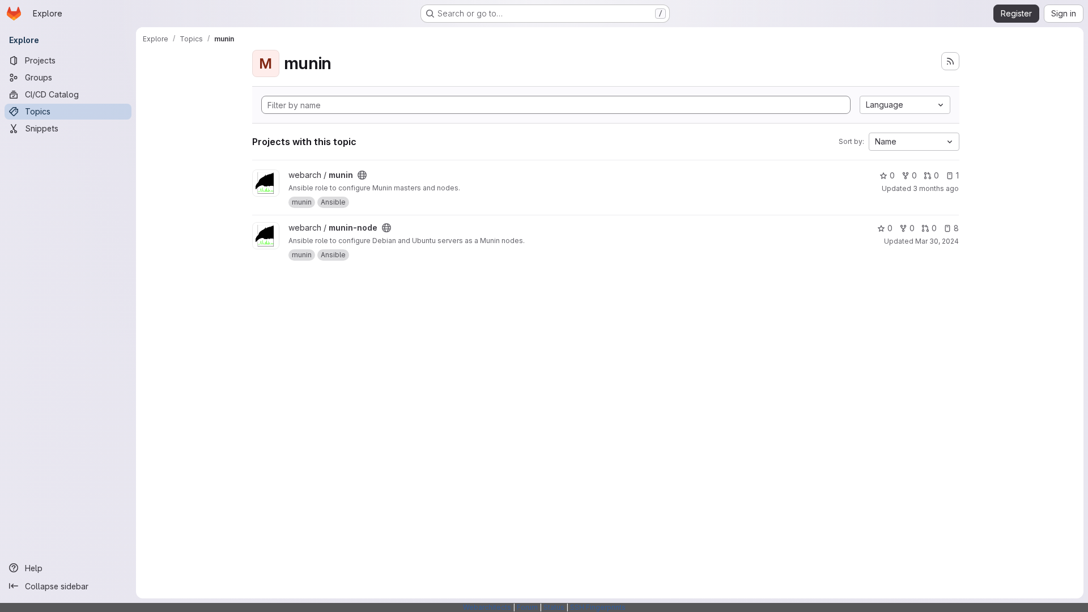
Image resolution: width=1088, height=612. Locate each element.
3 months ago (936, 188)
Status (553, 607)
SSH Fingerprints (598, 607)
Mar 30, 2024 (937, 241)
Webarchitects (487, 607)
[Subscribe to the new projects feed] (950, 61)
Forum (527, 607)
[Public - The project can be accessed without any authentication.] (362, 175)
